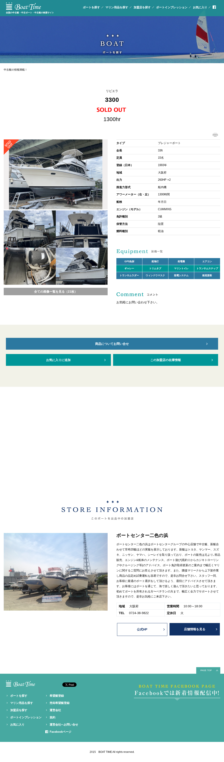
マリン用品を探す (116, 7)
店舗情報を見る (194, 629)
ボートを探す (91, 7)
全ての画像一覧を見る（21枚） (55, 291)
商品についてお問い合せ (112, 343)
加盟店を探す (142, 7)
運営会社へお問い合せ (64, 724)
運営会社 (55, 710)
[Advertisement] (112, 441)
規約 (52, 717)
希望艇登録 (57, 695)
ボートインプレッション (171, 7)
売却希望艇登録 (60, 703)
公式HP (142, 629)
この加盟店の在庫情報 (165, 360)
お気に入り (200, 7)
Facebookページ (60, 731)
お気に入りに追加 (58, 360)
